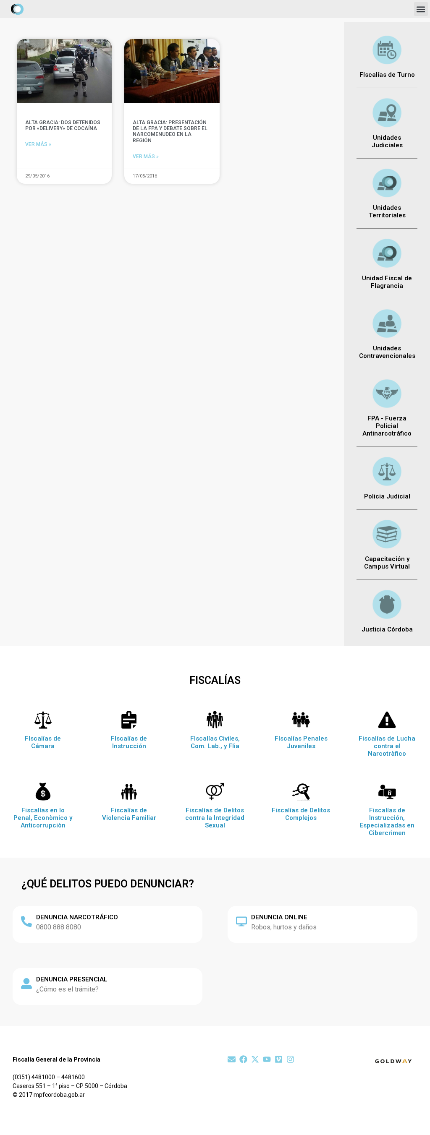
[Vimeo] (279, 1059)
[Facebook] (243, 1059)
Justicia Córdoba (387, 629)
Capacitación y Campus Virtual (387, 562)
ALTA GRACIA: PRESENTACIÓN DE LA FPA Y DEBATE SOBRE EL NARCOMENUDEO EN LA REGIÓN (170, 132)
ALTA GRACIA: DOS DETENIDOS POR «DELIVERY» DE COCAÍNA (62, 125)
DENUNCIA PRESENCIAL (72, 979)
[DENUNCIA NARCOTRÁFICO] (26, 921)
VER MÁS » (38, 144)
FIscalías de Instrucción (129, 742)
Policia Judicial (387, 496)
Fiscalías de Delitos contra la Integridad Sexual (214, 817)
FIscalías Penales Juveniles (301, 742)
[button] (421, 9)
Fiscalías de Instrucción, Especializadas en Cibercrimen (386, 821)
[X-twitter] (255, 1059)
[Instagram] (290, 1059)
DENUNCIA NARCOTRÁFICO (77, 917)
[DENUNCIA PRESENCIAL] (26, 983)
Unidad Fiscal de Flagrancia (387, 282)
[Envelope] (232, 1059)
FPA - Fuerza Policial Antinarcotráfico (387, 426)
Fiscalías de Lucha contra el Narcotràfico (387, 746)
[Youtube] (267, 1059)
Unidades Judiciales (387, 141)
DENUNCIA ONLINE (279, 917)
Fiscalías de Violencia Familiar (129, 814)
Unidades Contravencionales (387, 352)
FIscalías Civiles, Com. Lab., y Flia (215, 742)
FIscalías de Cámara (43, 742)
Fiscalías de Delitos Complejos (301, 814)
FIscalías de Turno (387, 74)
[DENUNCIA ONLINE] (241, 921)
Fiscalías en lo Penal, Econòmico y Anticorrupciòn (42, 817)
